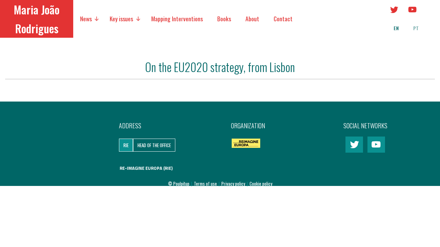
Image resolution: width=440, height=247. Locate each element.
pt (416, 28)
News (86, 18)
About (252, 18)
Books (224, 18)
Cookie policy (261, 183)
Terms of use (206, 183)
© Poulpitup (178, 183)
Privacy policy (233, 183)
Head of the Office (154, 145)
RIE (126, 145)
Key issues (121, 18)
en (396, 28)
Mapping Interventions (177, 18)
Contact (283, 18)
